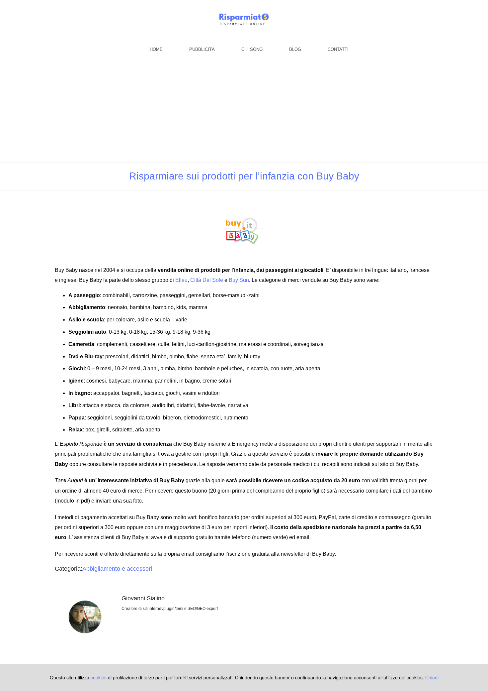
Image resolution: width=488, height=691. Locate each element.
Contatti (338, 49)
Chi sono (252, 49)
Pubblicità (202, 49)
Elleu (181, 280)
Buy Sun (239, 280)
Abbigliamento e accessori (117, 568)
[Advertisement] (244, 112)
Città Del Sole (206, 280)
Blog (295, 49)
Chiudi (432, 677)
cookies (99, 677)
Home (156, 49)
